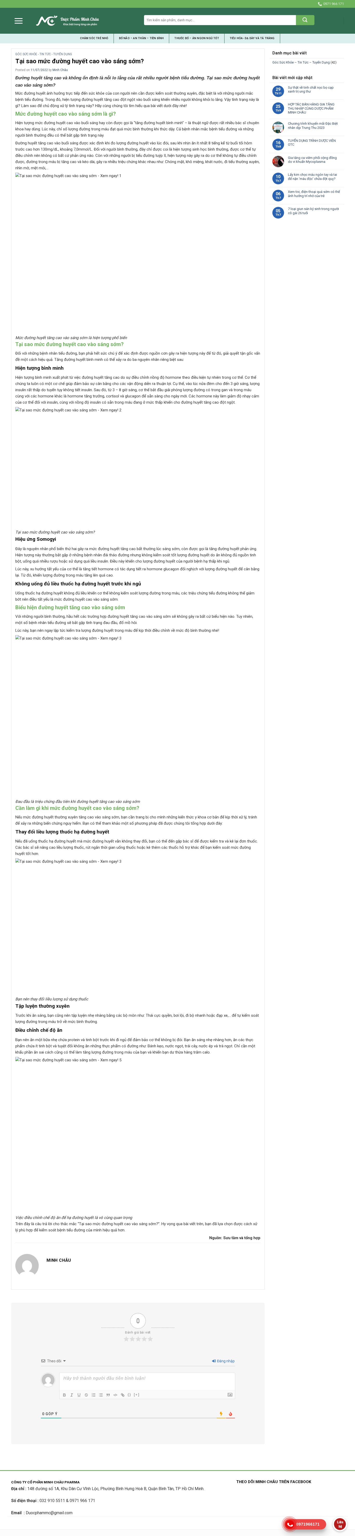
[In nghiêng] (71, 1395)
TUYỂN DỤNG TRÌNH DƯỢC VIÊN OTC (312, 143)
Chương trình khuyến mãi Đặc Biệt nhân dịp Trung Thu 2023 (313, 126)
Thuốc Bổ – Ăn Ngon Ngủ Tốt (196, 38)
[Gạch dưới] (79, 1395)
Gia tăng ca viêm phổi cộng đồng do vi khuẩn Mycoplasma (312, 160)
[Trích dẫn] (108, 1395)
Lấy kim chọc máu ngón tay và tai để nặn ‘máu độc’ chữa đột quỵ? (312, 177)
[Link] (122, 1395)
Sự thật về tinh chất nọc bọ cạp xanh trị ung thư (311, 90)
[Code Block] (115, 1395)
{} (129, 1395)
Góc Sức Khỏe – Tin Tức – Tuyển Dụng (301, 62)
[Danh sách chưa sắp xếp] (100, 1395)
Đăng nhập (225, 1361)
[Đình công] (86, 1395)
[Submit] (305, 20)
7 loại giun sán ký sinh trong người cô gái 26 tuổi (313, 211)
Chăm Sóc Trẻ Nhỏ (94, 38)
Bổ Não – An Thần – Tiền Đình (141, 38)
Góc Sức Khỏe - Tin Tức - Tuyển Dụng (43, 54)
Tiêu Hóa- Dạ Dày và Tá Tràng (252, 38)
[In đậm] (64, 1395)
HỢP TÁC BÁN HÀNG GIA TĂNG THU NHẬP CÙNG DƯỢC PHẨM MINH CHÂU (311, 108)
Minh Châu (60, 70)
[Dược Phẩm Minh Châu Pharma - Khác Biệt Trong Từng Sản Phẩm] (68, 21)
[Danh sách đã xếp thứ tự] (93, 1395)
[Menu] (18, 20)
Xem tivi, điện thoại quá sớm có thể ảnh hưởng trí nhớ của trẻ (314, 194)
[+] (137, 1395)
